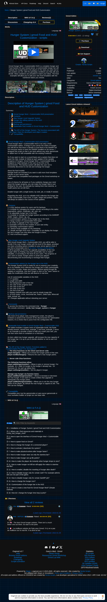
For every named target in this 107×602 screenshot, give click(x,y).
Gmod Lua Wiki (54, 557)
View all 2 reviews (33, 502)
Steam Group (54, 553)
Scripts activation (18, 561)
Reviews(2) (46, 18)
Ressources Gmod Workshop (54, 555)
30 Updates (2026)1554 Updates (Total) (89, 564)
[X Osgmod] (61, 547)
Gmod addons (96, 80)
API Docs (24, 3)
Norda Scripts (85, 571)
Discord (45, 3)
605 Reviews (90, 555)
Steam (28, 571)
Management (79, 97)
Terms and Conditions (63, 573)
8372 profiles (90, 561)
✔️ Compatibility (17, 134)
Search (52, 3)
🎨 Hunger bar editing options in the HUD (26, 120)
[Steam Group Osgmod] (57, 547)
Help (39, 3)
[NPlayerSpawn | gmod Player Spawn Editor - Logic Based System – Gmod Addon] (83, 127)
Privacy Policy (88, 598)
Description (12, 18)
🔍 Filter (9, 423)
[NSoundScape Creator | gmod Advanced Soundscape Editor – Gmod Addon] (83, 164)
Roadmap (33, 3)
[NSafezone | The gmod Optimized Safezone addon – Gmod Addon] (83, 152)
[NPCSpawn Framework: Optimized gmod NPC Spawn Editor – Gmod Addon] (83, 115)
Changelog (18, 559)
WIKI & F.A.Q (29, 18)
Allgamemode (89, 97)
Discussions (13, 22)
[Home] (5, 3)
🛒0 (85, 3)
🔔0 (89, 3)
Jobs (76, 95)
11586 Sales (90, 559)
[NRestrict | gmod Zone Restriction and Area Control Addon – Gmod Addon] (83, 139)
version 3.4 (97, 76)
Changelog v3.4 (29, 22)
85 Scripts (90, 553)
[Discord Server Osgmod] (46, 547)
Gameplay (96, 95)
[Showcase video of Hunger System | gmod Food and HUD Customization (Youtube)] (34, 62)
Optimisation (88, 95)
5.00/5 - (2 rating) (78, 36)
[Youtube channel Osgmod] (53, 547)
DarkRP (70, 95)
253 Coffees (90, 557)
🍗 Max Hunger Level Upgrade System (25, 118)
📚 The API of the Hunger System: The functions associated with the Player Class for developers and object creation (34, 131)
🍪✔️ (103, 597)
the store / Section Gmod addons (41, 248)
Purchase (46, 22)
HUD (80, 95)
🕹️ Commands (16, 122)
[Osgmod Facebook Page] (50, 547)
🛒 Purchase (84, 41)
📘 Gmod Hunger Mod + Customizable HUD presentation (32, 114)
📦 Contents (15, 116)
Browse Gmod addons (18, 555)
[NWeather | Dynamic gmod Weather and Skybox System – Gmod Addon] (83, 177)
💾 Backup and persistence (21, 124)
